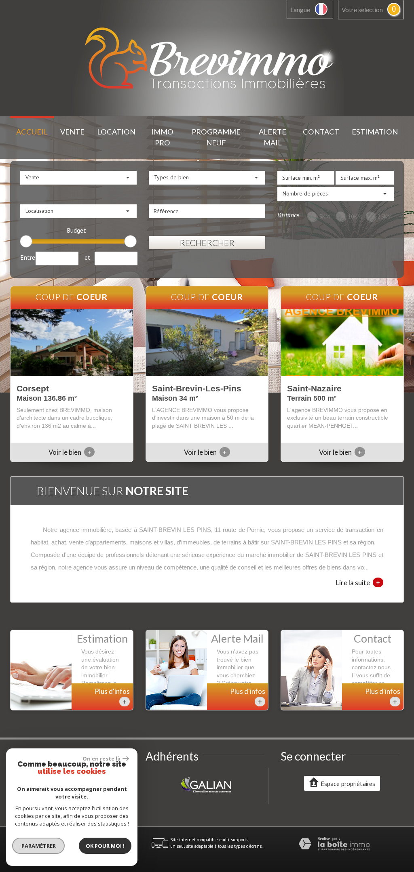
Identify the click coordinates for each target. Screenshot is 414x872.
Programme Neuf (216, 137)
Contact (321, 131)
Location (116, 131)
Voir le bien (70, 452)
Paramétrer (38, 845)
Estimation (375, 131)
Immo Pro (162, 137)
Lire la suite (358, 582)
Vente (72, 131)
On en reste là (101, 758)
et (87, 257)
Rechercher (207, 242)
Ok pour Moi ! (105, 845)
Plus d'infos (112, 696)
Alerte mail (272, 137)
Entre (27, 257)
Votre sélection (362, 9)
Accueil (32, 131)
